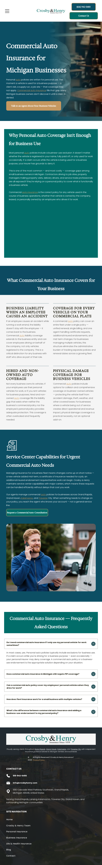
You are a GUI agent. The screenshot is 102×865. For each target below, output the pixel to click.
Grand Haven (51, 749)
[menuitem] (51, 819)
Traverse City (76, 749)
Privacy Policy (38, 760)
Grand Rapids (40, 749)
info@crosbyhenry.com (25, 783)
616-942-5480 (20, 775)
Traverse (43, 498)
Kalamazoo (27, 498)
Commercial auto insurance (31, 90)
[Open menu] (7, 11)
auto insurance (30, 192)
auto (18, 79)
